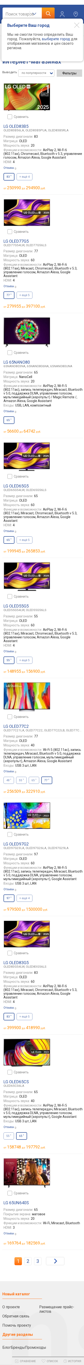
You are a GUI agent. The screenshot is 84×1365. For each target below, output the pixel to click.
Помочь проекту (16, 1325)
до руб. (26, 187)
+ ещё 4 (24, 176)
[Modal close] (73, 25)
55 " (21, 780)
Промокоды (35, 1347)
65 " (34, 780)
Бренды (18, 1347)
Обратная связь (15, 1316)
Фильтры (69, 73)
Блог (6, 1347)
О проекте (11, 1307)
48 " (8, 780)
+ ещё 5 (24, 295)
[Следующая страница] (55, 1261)
